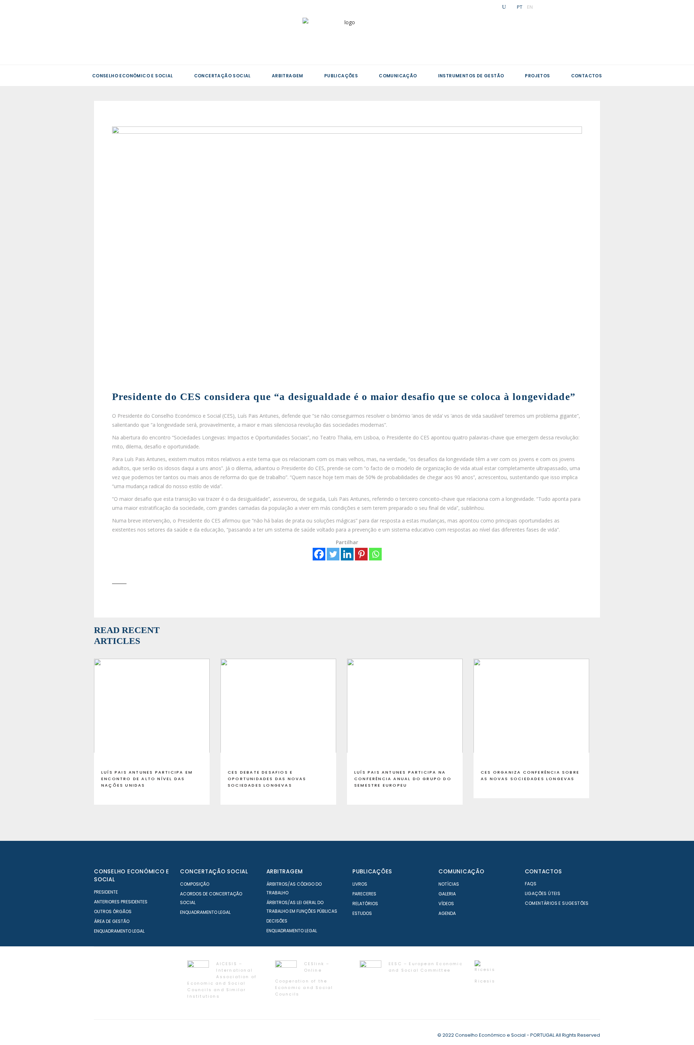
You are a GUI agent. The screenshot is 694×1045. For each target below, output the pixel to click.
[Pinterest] (361, 554)
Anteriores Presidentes (120, 902)
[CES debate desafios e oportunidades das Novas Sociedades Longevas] (278, 711)
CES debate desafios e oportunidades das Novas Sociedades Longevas (267, 778)
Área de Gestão (111, 921)
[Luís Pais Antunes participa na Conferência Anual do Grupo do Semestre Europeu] (405, 711)
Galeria (447, 894)
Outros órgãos (113, 911)
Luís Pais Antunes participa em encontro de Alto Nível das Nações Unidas (147, 778)
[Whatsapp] (375, 554)
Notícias (448, 884)
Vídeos (446, 903)
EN (530, 7)
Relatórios (365, 903)
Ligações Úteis (543, 893)
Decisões (276, 921)
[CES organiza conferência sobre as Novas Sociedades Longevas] (531, 711)
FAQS (531, 884)
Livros (359, 884)
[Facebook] (319, 554)
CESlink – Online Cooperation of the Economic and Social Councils (304, 979)
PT (519, 7)
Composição (194, 884)
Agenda (447, 913)
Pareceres (364, 894)
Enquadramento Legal (119, 931)
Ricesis (485, 981)
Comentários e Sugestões (557, 903)
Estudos (362, 913)
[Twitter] (333, 554)
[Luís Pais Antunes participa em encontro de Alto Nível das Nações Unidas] (152, 711)
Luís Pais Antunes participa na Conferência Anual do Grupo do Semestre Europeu (402, 778)
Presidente (106, 892)
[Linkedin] (347, 554)
